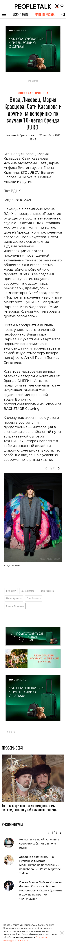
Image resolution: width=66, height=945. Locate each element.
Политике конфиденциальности (25, 939)
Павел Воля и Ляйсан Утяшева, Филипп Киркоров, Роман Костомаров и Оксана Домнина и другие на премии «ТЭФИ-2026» (40, 890)
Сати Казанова (35, 158)
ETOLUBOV (11, 590)
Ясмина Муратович (15, 605)
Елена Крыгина (47, 590)
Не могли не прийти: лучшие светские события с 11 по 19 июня (39, 843)
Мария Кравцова (14, 598)
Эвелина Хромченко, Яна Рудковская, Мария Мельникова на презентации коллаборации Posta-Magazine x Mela (40, 865)
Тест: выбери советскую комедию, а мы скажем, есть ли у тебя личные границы (29, 807)
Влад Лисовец (27, 590)
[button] (58, 468)
